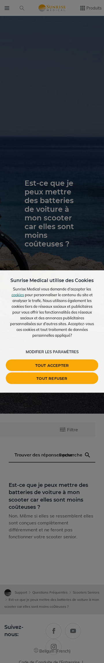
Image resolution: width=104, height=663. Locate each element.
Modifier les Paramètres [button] (52, 351)
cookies (18, 294)
